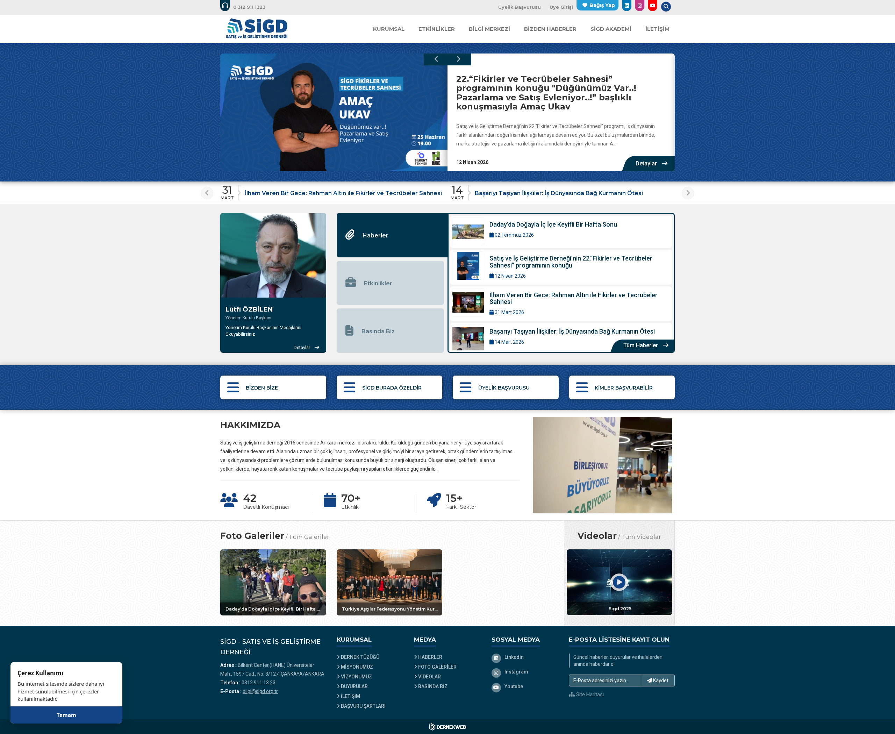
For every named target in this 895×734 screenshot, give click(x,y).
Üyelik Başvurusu (519, 7)
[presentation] (436, 59)
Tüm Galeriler (309, 536)
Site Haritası (589, 694)
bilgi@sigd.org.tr (260, 691)
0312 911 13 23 (258, 682)
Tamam (66, 714)
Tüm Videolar (641, 536)
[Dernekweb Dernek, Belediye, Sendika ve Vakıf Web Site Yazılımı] (447, 727)
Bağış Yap (602, 5)
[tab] (392, 235)
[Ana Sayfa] (256, 29)
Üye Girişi (561, 7)
